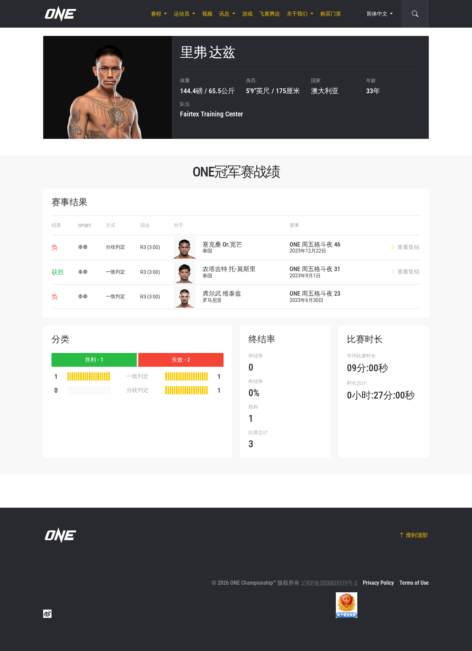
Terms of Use (414, 583)
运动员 (181, 14)
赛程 (156, 14)
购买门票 (330, 14)
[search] (415, 14)
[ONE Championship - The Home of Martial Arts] (59, 14)
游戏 (247, 14)
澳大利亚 (325, 91)
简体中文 (377, 14)
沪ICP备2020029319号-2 (329, 583)
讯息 (224, 14)
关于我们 (297, 14)
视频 (207, 14)
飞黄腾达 (269, 14)
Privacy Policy (378, 583)
